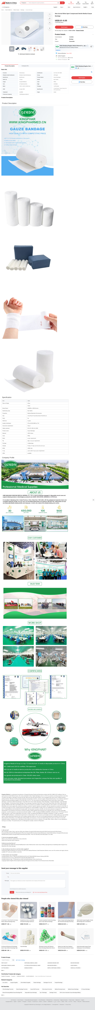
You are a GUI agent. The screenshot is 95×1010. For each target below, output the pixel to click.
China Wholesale (42, 999)
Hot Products (13, 999)
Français (29, 1001)
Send (12, 892)
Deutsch (45, 1001)
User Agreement (55, 1004)
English (15, 1001)
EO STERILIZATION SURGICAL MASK (32, 965)
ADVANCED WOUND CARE (53, 963)
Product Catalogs (21, 960)
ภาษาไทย (70, 1001)
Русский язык (35, 1001)
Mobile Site (78, 999)
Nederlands (50, 1001)
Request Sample (80, 30)
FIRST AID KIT (4, 963)
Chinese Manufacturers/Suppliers (31, 999)
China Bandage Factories (8, 989)
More (2, 995)
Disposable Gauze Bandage (31, 992)
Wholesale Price (49, 999)
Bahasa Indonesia (86, 1001)
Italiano (40, 1001)
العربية (55, 1001)
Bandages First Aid (48, 982)
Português (24, 1001)
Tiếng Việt (79, 1001)
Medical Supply (16, 9)
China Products (20, 999)
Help (69, 7)
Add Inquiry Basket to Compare (27, 54)
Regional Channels (63, 999)
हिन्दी (66, 1001)
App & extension (76, 7)
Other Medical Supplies (25, 982)
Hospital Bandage (29, 9)
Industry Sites (56, 999)
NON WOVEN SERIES (52, 965)
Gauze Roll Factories (34, 989)
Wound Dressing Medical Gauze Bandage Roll (12, 992)
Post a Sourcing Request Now (40, 892)
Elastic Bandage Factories (21, 989)
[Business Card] (91, 72)
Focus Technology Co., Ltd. (38, 1004)
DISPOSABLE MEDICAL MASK (30, 963)
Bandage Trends (53, 992)
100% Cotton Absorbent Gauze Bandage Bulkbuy (70, 992)
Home (2, 9)
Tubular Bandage (37, 982)
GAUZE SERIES (74, 965)
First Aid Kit (5, 982)
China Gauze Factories (47, 989)
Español (19, 1001)
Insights (82, 999)
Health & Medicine (8, 9)
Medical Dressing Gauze (60, 989)
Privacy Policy (68, 1004)
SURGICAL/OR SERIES (75, 968)
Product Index (71, 999)
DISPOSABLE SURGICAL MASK (8, 965)
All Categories (6, 7)
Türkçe (74, 1001)
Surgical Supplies (14, 982)
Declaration (62, 1004)
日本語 (62, 1001)
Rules (93, 7)
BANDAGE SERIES (28, 968)
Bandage (22, 9)
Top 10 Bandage (43, 992)
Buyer (61, 7)
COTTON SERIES (5, 968)
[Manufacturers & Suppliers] (9, 2)
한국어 (59, 1001)
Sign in (92, 3)
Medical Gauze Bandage (73, 989)
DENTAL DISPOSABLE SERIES (54, 968)
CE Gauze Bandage (85, 989)
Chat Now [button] (85, 27)
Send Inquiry (64, 27)
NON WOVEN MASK (75, 963)
